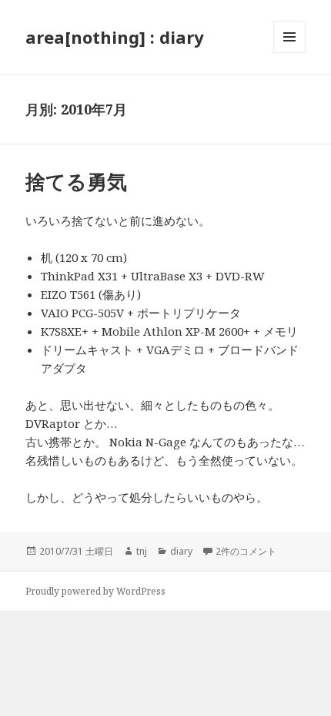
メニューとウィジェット (289, 52)
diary (181, 551)
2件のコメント (246, 551)
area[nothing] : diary (114, 36)
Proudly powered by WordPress (95, 591)
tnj (141, 551)
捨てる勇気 (76, 181)
